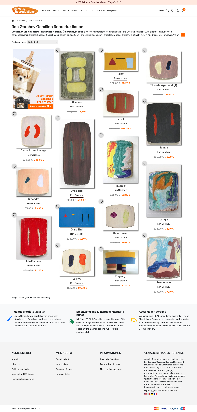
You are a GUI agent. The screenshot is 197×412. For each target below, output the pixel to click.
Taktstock (120, 185)
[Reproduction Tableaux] (155, 394)
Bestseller (73, 10)
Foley (120, 74)
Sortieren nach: (19, 42)
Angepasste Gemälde (93, 10)
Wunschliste (62, 364)
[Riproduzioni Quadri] (149, 394)
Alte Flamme (33, 261)
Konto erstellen (63, 374)
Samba (163, 147)
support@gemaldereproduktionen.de (160, 390)
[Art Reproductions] (145, 394)
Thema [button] (56, 10)
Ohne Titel (77, 190)
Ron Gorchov (76, 106)
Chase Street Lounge (33, 150)
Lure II (120, 119)
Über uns (16, 364)
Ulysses (76, 102)
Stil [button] (64, 10)
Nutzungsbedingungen (111, 369)
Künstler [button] (46, 10)
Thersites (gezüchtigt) (163, 85)
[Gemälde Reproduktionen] (152, 394)
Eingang (120, 276)
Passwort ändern (64, 369)
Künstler (21, 20)
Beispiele (111, 10)
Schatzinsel (120, 233)
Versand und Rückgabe (23, 374)
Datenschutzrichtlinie (110, 364)
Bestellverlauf (62, 359)
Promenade (164, 282)
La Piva (77, 278)
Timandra (33, 199)
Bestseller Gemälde (109, 359)
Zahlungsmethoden (21, 369)
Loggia (163, 219)
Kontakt (15, 359)
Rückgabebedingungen (23, 379)
